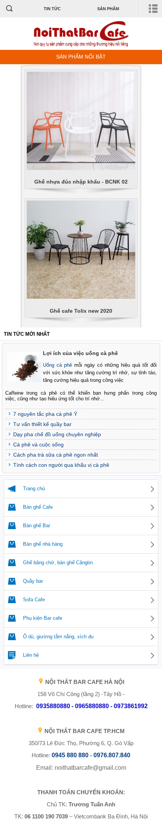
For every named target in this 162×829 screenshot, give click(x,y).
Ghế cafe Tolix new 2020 (81, 311)
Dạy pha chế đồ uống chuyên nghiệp (57, 434)
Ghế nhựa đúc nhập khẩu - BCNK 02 (81, 182)
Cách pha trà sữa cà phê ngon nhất (55, 455)
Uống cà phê (57, 365)
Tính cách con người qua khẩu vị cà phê (61, 465)
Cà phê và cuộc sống (38, 445)
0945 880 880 (70, 755)
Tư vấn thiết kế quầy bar (42, 424)
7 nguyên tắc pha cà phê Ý (45, 414)
